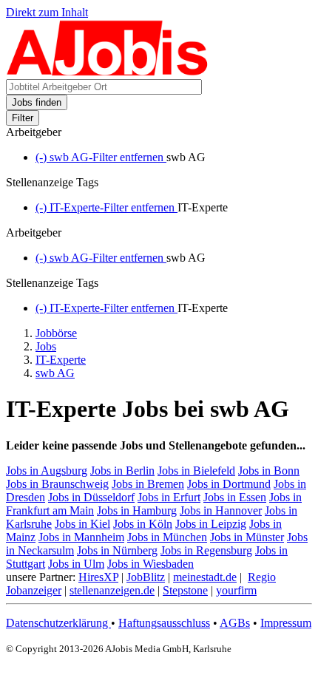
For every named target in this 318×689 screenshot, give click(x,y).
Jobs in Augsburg (46, 470)
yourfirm (236, 590)
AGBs (235, 623)
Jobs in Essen (234, 497)
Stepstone (185, 590)
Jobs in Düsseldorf (91, 497)
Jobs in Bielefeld (196, 470)
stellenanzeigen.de (112, 590)
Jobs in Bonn (269, 470)
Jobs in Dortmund (229, 484)
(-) (100, 157)
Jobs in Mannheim (81, 537)
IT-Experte (60, 359)
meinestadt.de (205, 577)
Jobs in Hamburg (137, 510)
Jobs (45, 346)
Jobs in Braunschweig (57, 484)
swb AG (55, 373)
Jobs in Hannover (221, 510)
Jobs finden (36, 102)
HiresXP (98, 577)
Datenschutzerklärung (58, 623)
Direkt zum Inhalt (47, 12)
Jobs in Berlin (122, 470)
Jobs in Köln (142, 523)
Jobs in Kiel (82, 523)
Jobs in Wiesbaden (150, 563)
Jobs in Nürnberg (117, 550)
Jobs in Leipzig (210, 523)
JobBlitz (145, 577)
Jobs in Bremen (148, 484)
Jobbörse (56, 333)
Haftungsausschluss (164, 623)
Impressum (285, 623)
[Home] (107, 72)
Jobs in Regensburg (206, 550)
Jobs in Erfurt (169, 497)
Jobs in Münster (247, 537)
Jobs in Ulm (76, 563)
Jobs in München (167, 537)
